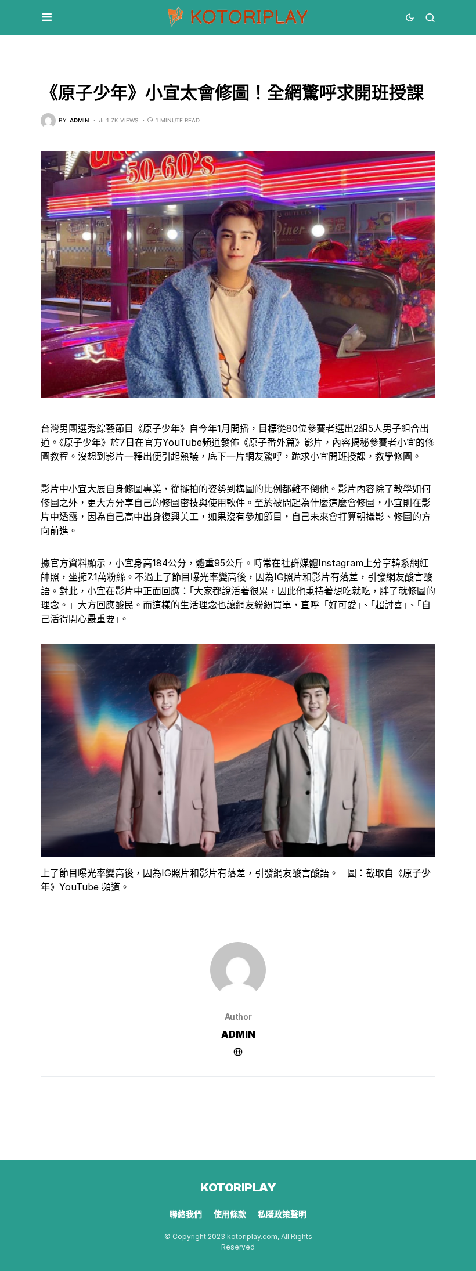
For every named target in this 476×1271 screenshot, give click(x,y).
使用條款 (230, 1214)
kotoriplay (238, 1187)
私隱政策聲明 (282, 1214)
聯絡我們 (186, 1214)
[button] (47, 17)
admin (238, 1034)
